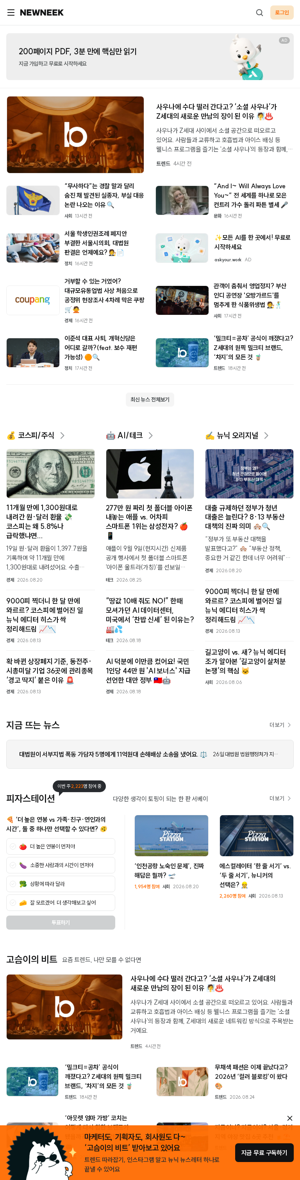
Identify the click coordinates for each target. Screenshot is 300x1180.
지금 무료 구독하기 (264, 1153)
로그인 (282, 12)
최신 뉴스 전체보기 (150, 399)
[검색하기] (259, 12)
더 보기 (277, 724)
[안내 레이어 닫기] (290, 1118)
